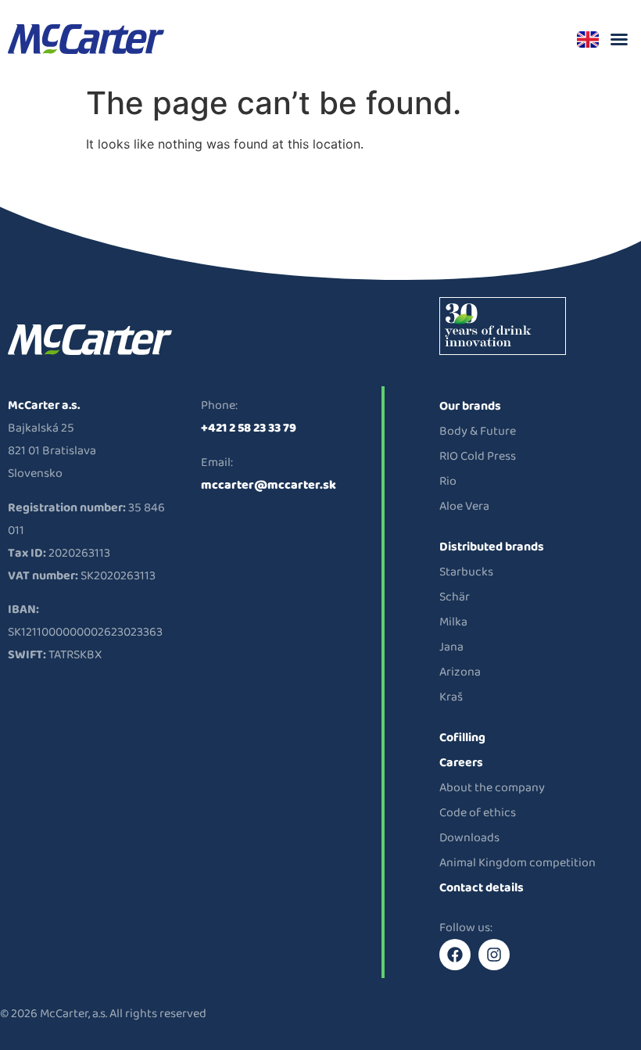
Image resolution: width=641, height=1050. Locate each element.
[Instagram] (494, 954)
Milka (453, 622)
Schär (454, 597)
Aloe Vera (464, 506)
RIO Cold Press (477, 456)
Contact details (481, 888)
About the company (492, 787)
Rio (448, 481)
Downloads (469, 838)
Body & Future (477, 431)
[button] (619, 39)
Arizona (460, 672)
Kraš (451, 697)
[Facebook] (455, 954)
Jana (451, 647)
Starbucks (466, 572)
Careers (461, 762)
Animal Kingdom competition (517, 863)
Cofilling (462, 737)
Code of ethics (477, 812)
